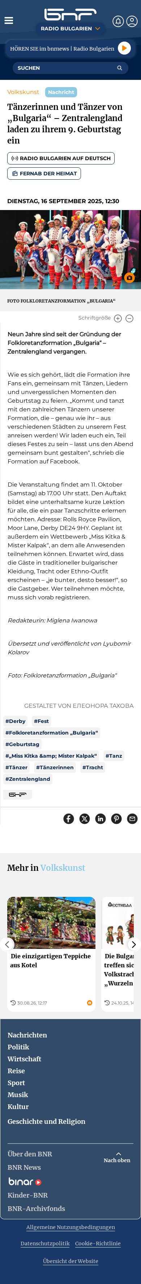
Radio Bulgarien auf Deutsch (65, 158)
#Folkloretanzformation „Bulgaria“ (51, 732)
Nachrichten (27, 1035)
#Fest (41, 721)
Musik (18, 1095)
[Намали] (129, 318)
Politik (18, 1047)
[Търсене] (119, 68)
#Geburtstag (22, 744)
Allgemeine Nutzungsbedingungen (70, 1227)
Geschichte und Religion (46, 1121)
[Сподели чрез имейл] (132, 819)
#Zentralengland (27, 779)
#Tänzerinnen (55, 767)
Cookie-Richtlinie (98, 1243)
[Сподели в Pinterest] (116, 819)
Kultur (18, 1107)
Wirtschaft (24, 1059)
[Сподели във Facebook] (68, 819)
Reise (16, 1071)
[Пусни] (124, 48)
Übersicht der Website (70, 1261)
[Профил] (132, 21)
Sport (16, 1083)
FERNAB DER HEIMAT (48, 173)
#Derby (15, 721)
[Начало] (70, 15)
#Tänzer (16, 767)
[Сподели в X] (84, 819)
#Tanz (114, 756)
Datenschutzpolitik (45, 1243)
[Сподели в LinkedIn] (100, 819)
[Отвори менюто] (8, 20)
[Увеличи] (118, 318)
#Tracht (92, 767)
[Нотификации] (118, 21)
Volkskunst (23, 92)
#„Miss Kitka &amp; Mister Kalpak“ (51, 756)
